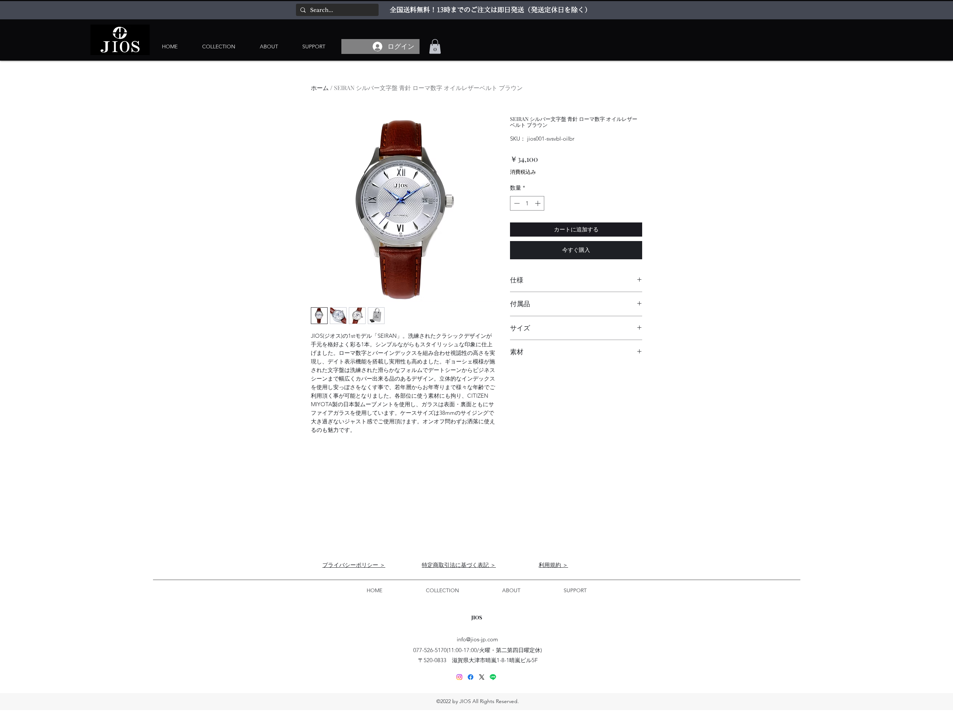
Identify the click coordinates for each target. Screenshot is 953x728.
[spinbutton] (527, 203)
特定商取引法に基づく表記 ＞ (459, 564)
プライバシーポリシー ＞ (353, 564)
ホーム (320, 88)
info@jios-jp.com (477, 639)
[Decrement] (516, 203)
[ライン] (493, 677)
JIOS (476, 617)
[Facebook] (470, 677)
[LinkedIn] (459, 677)
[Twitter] (481, 677)
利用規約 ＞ (553, 564)
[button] (435, 46)
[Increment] (538, 203)
